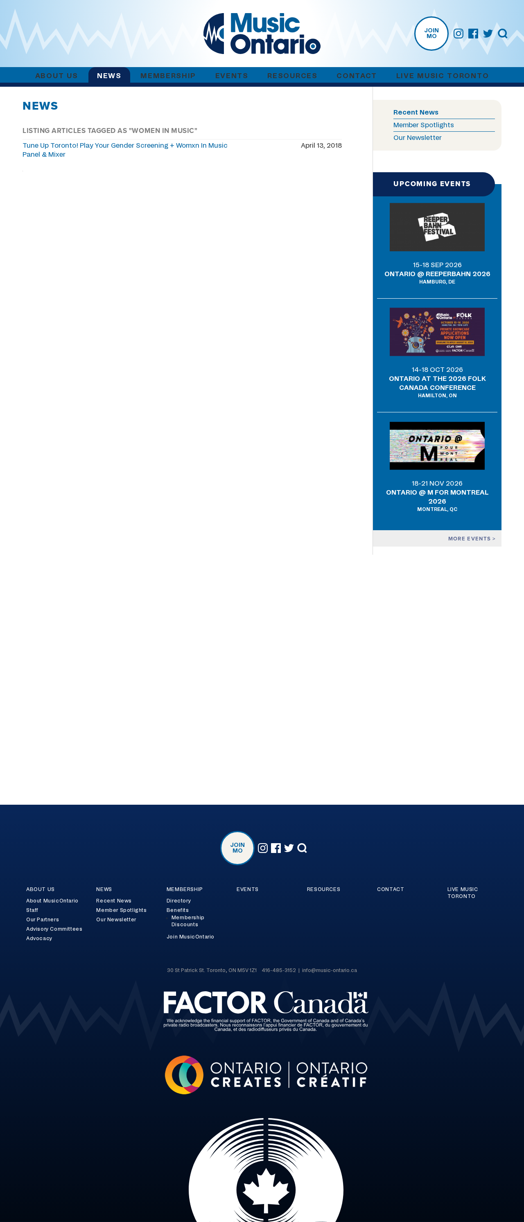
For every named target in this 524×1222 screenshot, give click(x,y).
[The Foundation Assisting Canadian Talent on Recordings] (262, 1012)
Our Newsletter (417, 138)
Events (231, 75)
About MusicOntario (52, 900)
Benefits (178, 910)
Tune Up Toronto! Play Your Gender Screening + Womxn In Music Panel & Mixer (125, 150)
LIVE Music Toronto (442, 75)
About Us (56, 75)
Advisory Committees (54, 929)
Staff (32, 910)
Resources (292, 75)
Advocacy (39, 938)
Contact (357, 75)
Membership (168, 75)
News (109, 75)
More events (470, 539)
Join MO (431, 33)
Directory (179, 900)
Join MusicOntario (191, 936)
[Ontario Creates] (262, 1076)
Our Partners (42, 919)
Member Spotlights (423, 125)
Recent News (415, 112)
